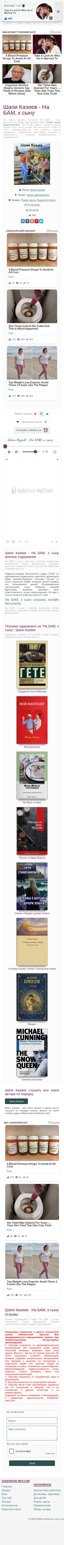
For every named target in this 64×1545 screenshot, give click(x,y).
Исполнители (10, 1505)
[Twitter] (41, 221)
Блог (4, 1494)
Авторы (6, 1501)
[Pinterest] (37, 221)
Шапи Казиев (37, 189)
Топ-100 (6, 1498)
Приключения (42, 1505)
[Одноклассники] (32, 221)
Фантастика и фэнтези (47, 1490)
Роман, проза (53, 122)
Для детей (40, 1498)
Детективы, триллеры (47, 1494)
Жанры (6, 1490)
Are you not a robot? (17, 1443)
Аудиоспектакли (11, 125)
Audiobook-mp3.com (53, 1519)
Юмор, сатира (42, 1509)
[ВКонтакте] (23, 221)
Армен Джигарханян (38, 194)
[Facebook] (27, 221)
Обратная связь (11, 1509)
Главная (7, 1486)
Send (32, 1463)
